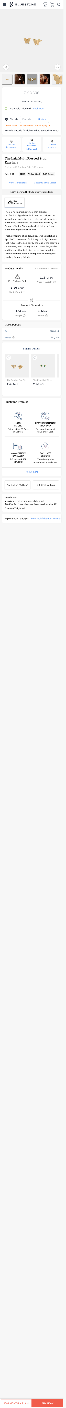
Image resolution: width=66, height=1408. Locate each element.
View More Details (18, 182)
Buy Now (47, 1403)
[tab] (7, 79)
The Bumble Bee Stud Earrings (17, 380)
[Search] (59, 5)
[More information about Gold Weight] (24, 292)
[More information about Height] (24, 315)
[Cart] (52, 5)
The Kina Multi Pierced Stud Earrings (43, 380)
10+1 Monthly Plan (16, 1403)
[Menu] (5, 5)
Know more (32, 471)
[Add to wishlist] (57, 67)
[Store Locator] (45, 5)
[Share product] (6, 67)
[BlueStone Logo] (22, 4)
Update (42, 119)
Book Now (38, 108)
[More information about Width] (46, 315)
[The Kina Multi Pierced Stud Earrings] (43, 366)
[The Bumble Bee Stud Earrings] (17, 366)
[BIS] (15, 202)
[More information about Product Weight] (54, 282)
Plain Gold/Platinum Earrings (46, 518)
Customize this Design (45, 182)
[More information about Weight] (13, 337)
